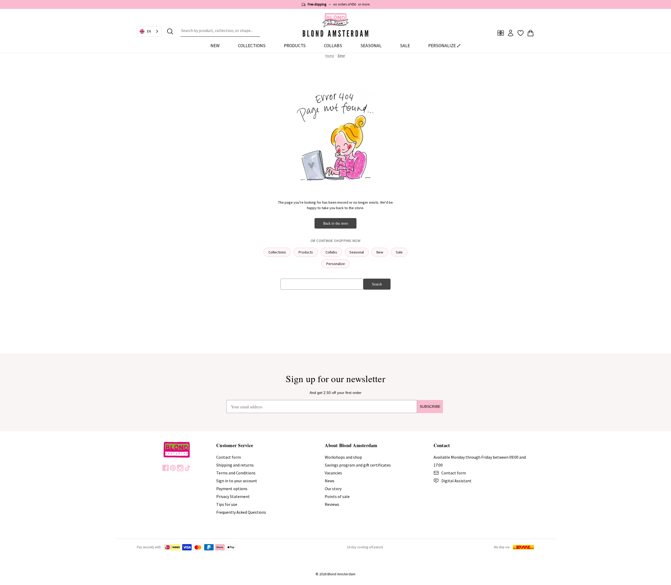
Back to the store (335, 223)
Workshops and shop (343, 457)
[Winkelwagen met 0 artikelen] (530, 33)
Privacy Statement (233, 496)
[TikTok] (187, 468)
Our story (333, 488)
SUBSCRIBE (430, 406)
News (329, 480)
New (215, 45)
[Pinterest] (173, 468)
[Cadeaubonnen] (500, 33)
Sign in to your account (236, 480)
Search (377, 283)
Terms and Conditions (236, 472)
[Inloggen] (510, 33)
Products (306, 252)
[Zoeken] (170, 31)
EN (149, 31)
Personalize (335, 263)
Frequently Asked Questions (241, 512)
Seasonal (356, 252)
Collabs (331, 252)
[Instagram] (180, 468)
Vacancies (333, 472)
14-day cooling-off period (365, 547)
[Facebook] (165, 468)
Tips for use (226, 504)
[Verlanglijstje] (520, 33)
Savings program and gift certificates (358, 465)
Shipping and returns (235, 465)
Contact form (228, 457)
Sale (399, 252)
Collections (277, 252)
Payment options (231, 488)
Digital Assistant (456, 480)
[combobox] (220, 31)
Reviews (332, 504)
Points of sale (337, 496)
